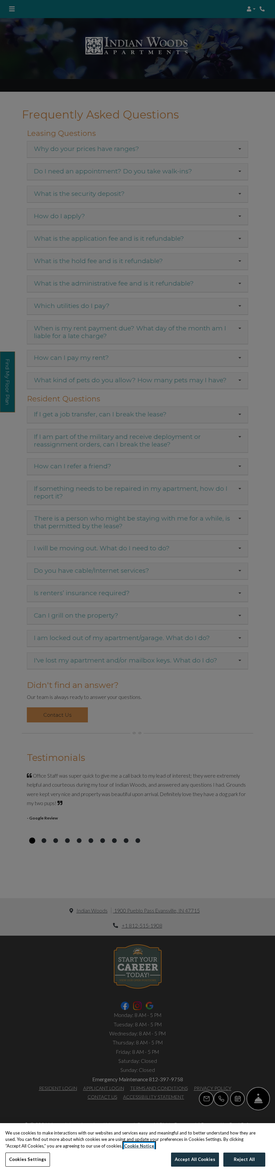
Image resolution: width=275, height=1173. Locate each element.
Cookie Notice (139, 1146)
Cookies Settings (27, 1159)
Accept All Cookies (195, 1159)
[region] (137, 1148)
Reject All (244, 1159)
